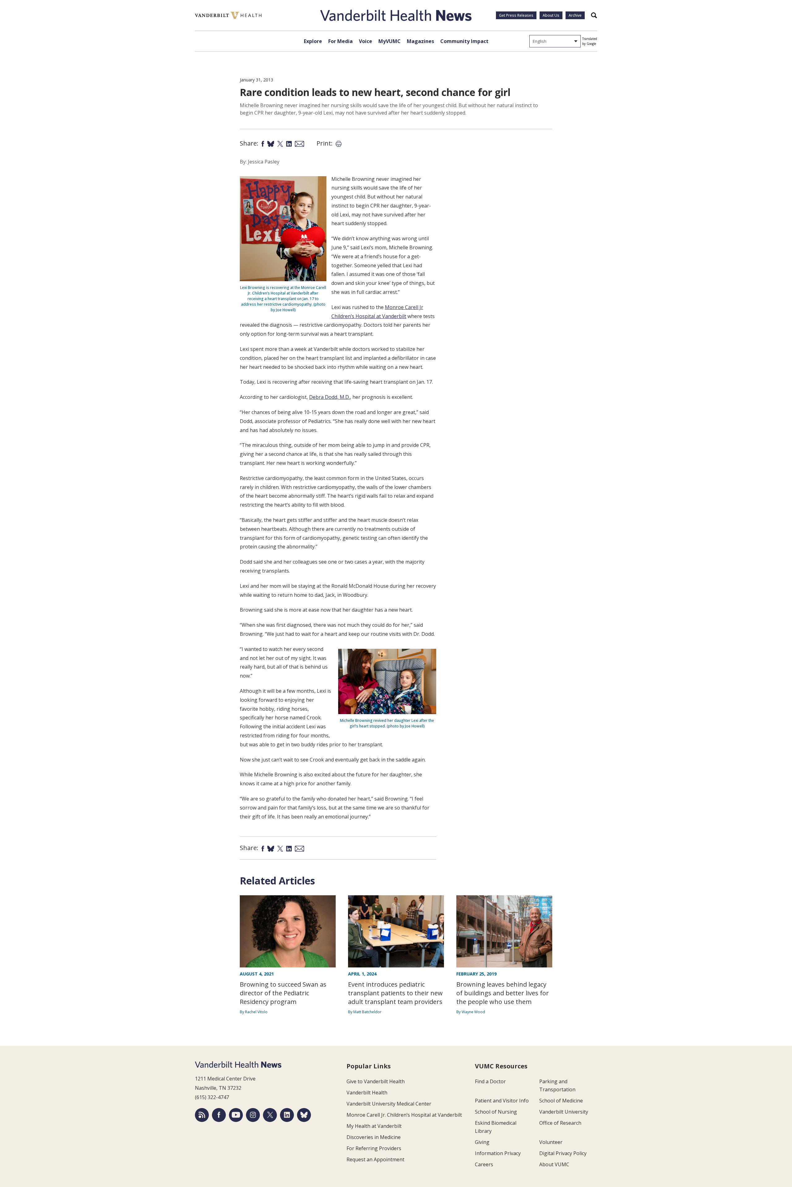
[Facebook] (219, 1115)
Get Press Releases (516, 15)
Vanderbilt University (563, 1111)
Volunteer (550, 1142)
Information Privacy (498, 1153)
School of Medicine (561, 1100)
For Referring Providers (373, 1148)
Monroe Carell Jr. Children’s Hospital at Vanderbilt (404, 1114)
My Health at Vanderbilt (374, 1126)
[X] (270, 1115)
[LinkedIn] (287, 1115)
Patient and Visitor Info (502, 1100)
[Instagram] (253, 1115)
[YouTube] (236, 1115)
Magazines (420, 41)
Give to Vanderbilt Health (375, 1081)
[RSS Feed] (202, 1115)
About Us (551, 15)
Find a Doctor (490, 1081)
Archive (575, 15)
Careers (484, 1164)
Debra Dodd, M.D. (329, 397)
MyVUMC (389, 41)
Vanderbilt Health (366, 1092)
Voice (365, 41)
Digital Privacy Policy (563, 1153)
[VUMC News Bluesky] (304, 1115)
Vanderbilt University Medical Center (388, 1103)
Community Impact (464, 41)
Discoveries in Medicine (373, 1137)
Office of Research (560, 1122)
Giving (482, 1142)
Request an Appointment (375, 1159)
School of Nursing (496, 1111)
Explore (313, 41)
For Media (340, 41)
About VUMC (554, 1164)
